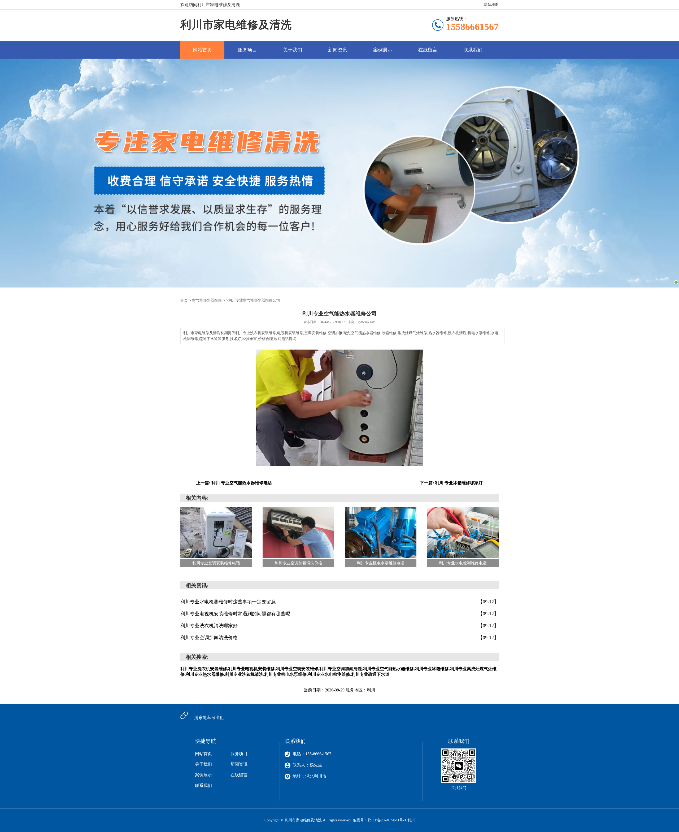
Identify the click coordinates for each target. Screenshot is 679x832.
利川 (411, 820)
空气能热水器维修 (207, 300)
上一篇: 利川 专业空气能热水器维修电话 (234, 483)
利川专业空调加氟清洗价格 (339, 637)
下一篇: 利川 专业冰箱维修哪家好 (451, 483)
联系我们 (472, 50)
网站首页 (202, 50)
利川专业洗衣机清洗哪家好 (339, 625)
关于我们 (292, 50)
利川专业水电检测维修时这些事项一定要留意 (339, 601)
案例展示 (382, 50)
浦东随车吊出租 (209, 717)
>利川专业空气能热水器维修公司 (253, 300)
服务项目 (247, 50)
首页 (184, 300)
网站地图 (491, 5)
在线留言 (427, 50)
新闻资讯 (337, 50)
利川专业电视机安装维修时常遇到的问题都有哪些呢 (339, 613)
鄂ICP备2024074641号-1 (387, 820)
